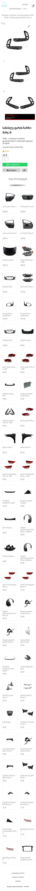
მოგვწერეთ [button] (15, 164)
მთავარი (5, 15)
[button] (2, 23)
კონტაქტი (18, 881)
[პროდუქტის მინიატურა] (29, 26)
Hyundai (13, 15)
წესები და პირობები (18, 877)
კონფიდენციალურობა (18, 873)
